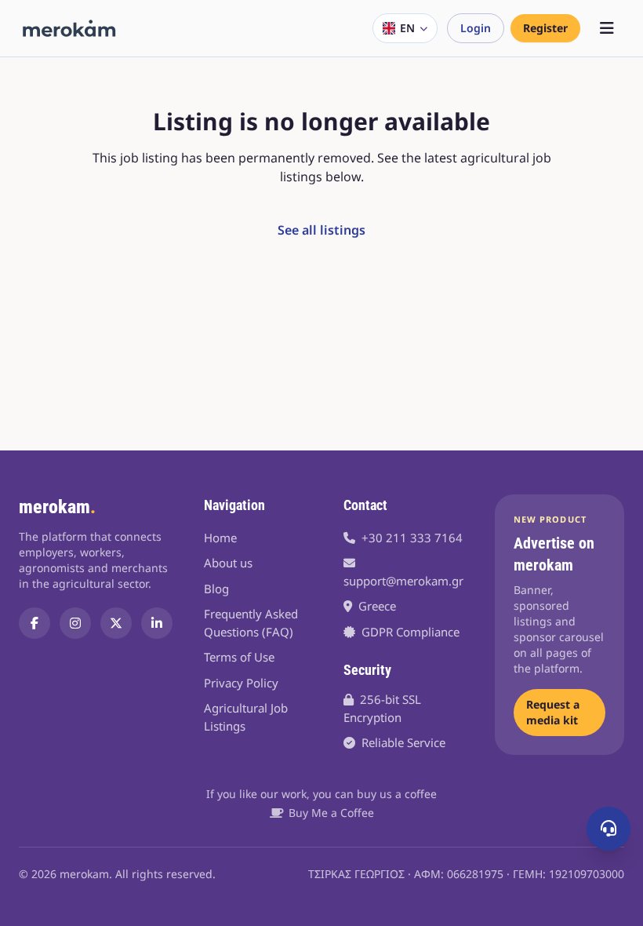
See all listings (321, 230)
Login (475, 27)
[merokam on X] (116, 623)
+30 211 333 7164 (412, 537)
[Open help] (608, 829)
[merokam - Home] (69, 28)
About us (228, 563)
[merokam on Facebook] (34, 623)
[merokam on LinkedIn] (157, 623)
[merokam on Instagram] (75, 623)
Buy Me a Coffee (331, 812)
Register (545, 27)
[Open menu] (607, 28)
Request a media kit (552, 712)
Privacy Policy (241, 683)
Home (220, 537)
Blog (216, 588)
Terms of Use (239, 657)
